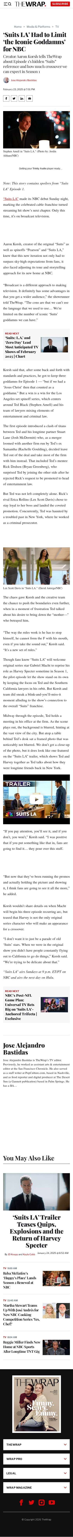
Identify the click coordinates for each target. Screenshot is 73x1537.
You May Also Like (28, 1158)
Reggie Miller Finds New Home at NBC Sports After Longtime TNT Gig (21, 1347)
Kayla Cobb (29, 1254)
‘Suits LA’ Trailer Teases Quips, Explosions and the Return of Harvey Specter (36, 1231)
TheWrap (13, 1444)
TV (57, 26)
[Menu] (7, 4)
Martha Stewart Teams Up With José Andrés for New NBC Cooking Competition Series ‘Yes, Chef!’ (21, 1314)
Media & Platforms (38, 26)
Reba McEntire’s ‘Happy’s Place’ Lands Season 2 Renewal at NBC (19, 1280)
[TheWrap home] (30, 4)
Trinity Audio (39, 168)
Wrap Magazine (19, 1487)
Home (18, 26)
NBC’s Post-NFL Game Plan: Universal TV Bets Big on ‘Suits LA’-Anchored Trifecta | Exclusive (21, 1007)
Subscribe (60, 3)
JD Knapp (13, 1254)
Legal (11, 1473)
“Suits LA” (10, 198)
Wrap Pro (14, 1459)
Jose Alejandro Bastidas (24, 80)
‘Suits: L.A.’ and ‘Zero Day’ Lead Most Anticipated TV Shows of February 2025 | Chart (21, 347)
